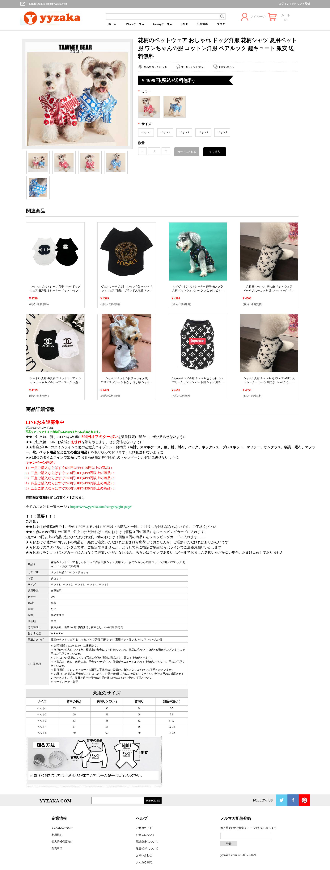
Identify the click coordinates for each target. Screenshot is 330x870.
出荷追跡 (202, 24)
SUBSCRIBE (153, 800)
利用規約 (57, 834)
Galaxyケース (161, 24)
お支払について (145, 834)
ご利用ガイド (144, 827)
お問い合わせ (227, 67)
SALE (184, 24)
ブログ (221, 24)
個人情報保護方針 (62, 841)
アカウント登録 (300, 3)
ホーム (112, 24)
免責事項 (57, 848)
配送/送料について (147, 841)
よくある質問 (144, 862)
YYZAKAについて (63, 827)
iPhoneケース (133, 24)
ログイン (284, 3)
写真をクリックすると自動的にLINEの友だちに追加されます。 (63, 431)
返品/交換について (147, 848)
